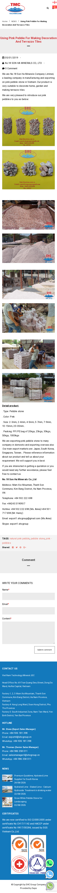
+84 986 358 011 (19, 751)
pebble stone (38, 538)
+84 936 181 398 (19, 733)
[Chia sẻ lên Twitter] (17, 547)
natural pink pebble (20, 538)
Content (6, 618)
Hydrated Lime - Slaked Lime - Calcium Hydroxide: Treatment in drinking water (32, 789)
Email (5, 604)
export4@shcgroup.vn (20, 737)
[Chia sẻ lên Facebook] (13, 547)
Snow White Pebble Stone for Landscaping (28, 800)
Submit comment (44, 650)
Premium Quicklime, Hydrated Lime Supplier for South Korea (31, 777)
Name (5, 589)
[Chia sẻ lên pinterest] (21, 547)
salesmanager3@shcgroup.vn (24, 755)
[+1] (24, 547)
